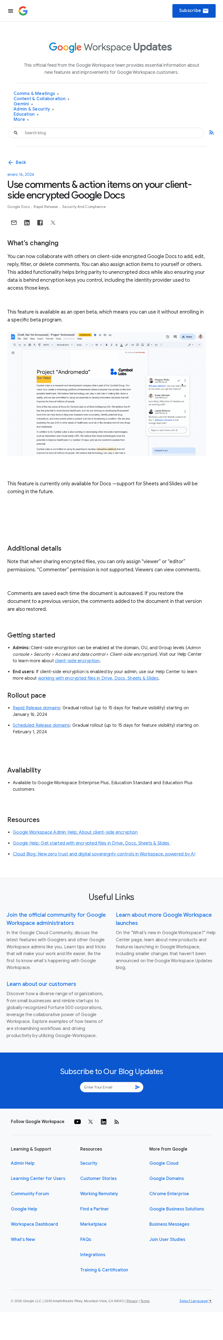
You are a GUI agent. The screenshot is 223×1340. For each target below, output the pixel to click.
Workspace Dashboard (34, 1224)
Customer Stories (98, 1178)
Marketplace (93, 1224)
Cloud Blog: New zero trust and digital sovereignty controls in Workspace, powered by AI (104, 854)
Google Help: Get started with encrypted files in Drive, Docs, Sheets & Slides (92, 843)
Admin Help (23, 1163)
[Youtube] (77, 1121)
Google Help (24, 1209)
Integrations (92, 1255)
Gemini (23, 104)
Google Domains (166, 1178)
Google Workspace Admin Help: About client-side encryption (75, 832)
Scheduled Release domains (41, 725)
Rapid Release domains (36, 708)
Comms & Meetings (36, 93)
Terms (145, 1301)
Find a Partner (94, 1209)
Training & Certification (104, 1270)
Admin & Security (34, 109)
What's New (23, 1239)
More (21, 119)
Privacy (132, 1301)
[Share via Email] (13, 222)
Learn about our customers (41, 984)
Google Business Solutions (176, 1209)
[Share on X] (53, 222)
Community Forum (30, 1194)
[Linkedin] (103, 1121)
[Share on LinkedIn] (26, 222)
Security (88, 1163)
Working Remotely (99, 1194)
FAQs (85, 1239)
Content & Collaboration (41, 99)
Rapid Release (46, 206)
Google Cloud (163, 1163)
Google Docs (18, 206)
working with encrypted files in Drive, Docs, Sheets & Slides (98, 678)
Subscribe (194, 11)
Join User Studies (167, 1239)
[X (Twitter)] (90, 1121)
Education (26, 114)
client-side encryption (77, 661)
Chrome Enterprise (169, 1194)
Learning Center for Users (38, 1178)
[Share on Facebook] (40, 222)
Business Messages (169, 1224)
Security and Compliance (84, 206)
